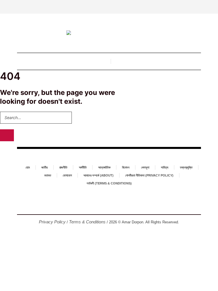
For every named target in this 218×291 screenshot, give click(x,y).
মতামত (47, 175)
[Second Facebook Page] (109, 205)
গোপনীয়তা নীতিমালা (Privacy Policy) (149, 175)
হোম (28, 167)
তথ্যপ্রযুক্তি (186, 167)
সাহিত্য (164, 167)
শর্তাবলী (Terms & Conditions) (109, 183)
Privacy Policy (52, 221)
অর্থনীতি (83, 167)
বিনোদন (125, 167)
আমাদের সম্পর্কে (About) (98, 175)
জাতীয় (44, 167)
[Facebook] (100, 205)
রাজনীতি (63, 167)
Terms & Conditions (87, 221)
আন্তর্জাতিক (104, 167)
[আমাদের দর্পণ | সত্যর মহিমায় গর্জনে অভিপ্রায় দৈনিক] (109, 33)
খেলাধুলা (145, 167)
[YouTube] (118, 205)
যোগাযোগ (67, 175)
